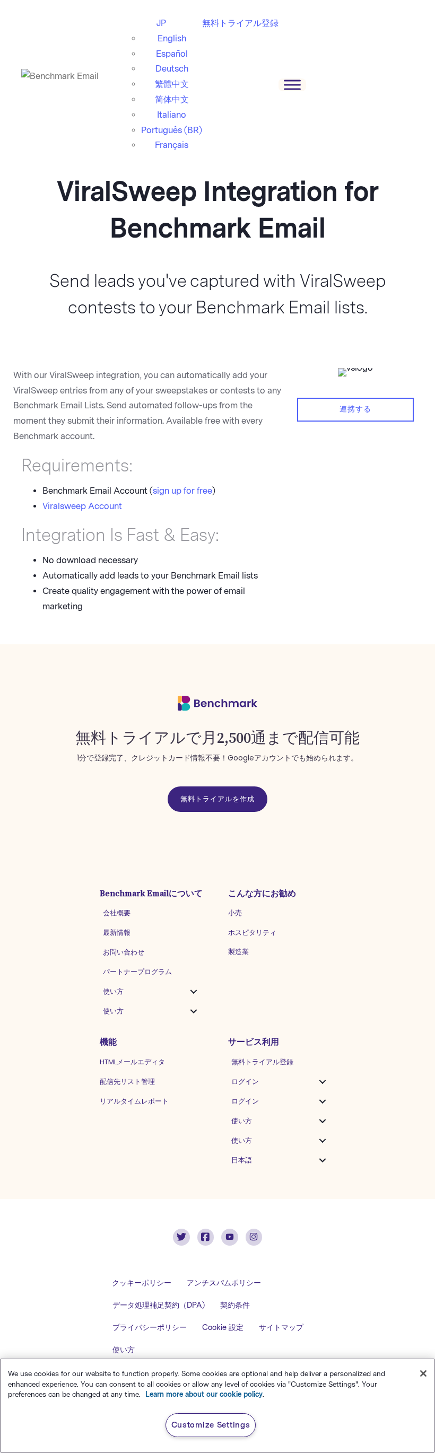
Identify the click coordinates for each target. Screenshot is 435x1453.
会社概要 (116, 913)
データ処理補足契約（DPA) (158, 1305)
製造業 (238, 952)
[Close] (423, 1373)
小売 (235, 913)
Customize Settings (210, 1425)
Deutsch (171, 69)
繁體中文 (172, 84)
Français (171, 145)
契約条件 (235, 1305)
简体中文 (172, 99)
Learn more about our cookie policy (204, 1394)
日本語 (241, 1160)
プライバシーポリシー (149, 1327)
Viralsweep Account (82, 506)
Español (172, 54)
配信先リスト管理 (127, 1081)
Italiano (171, 115)
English (172, 38)
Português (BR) (171, 130)
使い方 (113, 991)
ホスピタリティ (252, 932)
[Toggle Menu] (292, 85)
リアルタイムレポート (134, 1101)
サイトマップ (281, 1327)
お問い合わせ (123, 952)
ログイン (245, 1081)
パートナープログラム (137, 972)
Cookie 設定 (222, 1327)
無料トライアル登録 (240, 23)
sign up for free (182, 491)
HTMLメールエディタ (132, 1062)
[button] (193, 991)
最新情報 (116, 932)
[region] (217, 1405)
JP (161, 23)
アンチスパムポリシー (224, 1283)
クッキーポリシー (141, 1283)
